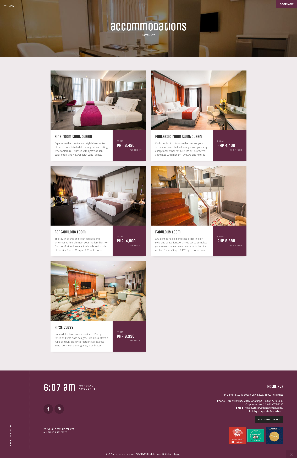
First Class (64, 327)
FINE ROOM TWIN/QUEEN (73, 136)
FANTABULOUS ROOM (70, 232)
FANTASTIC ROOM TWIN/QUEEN (178, 136)
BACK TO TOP (10, 437)
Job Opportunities (269, 419)
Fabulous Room (168, 232)
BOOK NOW (287, 4)
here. (177, 454)
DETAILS (87, 100)
